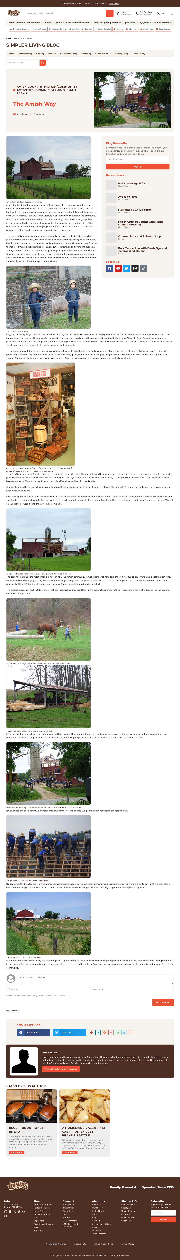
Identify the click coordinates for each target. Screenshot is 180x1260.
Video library (139, 53)
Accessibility (80, 1244)
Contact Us (68, 1211)
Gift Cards (38, 1230)
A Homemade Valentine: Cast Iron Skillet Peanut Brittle (83, 1131)
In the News (98, 1211)
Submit (163, 1219)
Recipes (52, 53)
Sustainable (127, 1220)
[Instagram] (135, 268)
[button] (172, 13)
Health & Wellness (42, 1208)
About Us (96, 1204)
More (166, 22)
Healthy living (121, 53)
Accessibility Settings (56, 1244)
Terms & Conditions (103, 1244)
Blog (94, 1217)
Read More (16, 1152)
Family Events (128, 1204)
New (35, 1227)
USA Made (133, 29)
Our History (98, 1208)
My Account (68, 1204)
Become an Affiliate (101, 1224)
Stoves (36, 1217)
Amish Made (148, 29)
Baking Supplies (104, 29)
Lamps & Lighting (41, 1214)
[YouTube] (118, 268)
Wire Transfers (70, 1220)
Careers (95, 1227)
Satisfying (126, 1208)
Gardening (86, 53)
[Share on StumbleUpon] (130, 1032)
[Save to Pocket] (111, 1032)
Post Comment (163, 1002)
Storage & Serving (59, 29)
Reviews (96, 1220)
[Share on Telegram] (124, 1032)
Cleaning (75, 29)
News (15, 38)
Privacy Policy (127, 1244)
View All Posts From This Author (60, 1069)
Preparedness (127, 1217)
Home (8, 38)
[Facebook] (109, 268)
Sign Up (138, 166)
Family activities (103, 53)
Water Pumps (40, 29)
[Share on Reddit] (104, 1032)
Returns (66, 1217)
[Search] (109, 13)
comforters (83, 354)
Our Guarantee (99, 1233)
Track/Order (68, 1208)
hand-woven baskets (59, 354)
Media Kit (96, 1230)
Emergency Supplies (21, 29)
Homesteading (25, 53)
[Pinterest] (5, 1216)
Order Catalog (164, 29)
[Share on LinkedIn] (98, 1032)
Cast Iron (88, 29)
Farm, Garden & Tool (43, 1204)
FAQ (65, 1214)
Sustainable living (68, 53)
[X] (126, 268)
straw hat (65, 496)
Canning (120, 29)
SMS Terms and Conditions (70, 1225)
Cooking (40, 53)
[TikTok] (143, 268)
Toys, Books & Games (43, 1224)
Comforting (126, 1214)
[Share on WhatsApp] (117, 1032)
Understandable (128, 1211)
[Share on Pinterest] (91, 1032)
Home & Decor (40, 1211)
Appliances (38, 1220)
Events (95, 1214)
